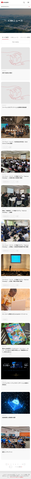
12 (22, 464)
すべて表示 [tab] (5, 37)
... (20, 464)
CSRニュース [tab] (14, 37)
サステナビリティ (5, 6)
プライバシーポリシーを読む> (17, 477)
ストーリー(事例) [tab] (25, 37)
